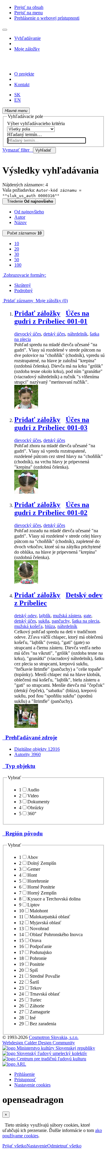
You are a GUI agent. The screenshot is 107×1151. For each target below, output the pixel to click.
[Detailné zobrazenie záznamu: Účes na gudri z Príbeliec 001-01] (26, 407)
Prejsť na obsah (28, 7)
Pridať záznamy (17, 300)
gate (87, 615)
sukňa (43, 620)
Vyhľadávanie (27, 38)
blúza (50, 626)
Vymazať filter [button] (17, 149)
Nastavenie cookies (32, 1084)
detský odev (25, 615)
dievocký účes (27, 333)
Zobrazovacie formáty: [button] (24, 275)
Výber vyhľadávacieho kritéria (36, 123)
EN (17, 100)
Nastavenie (36, 1145)
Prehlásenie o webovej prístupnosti (46, 18)
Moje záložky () (50, 300)
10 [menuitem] (16, 243)
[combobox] (46, 140)
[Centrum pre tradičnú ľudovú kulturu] (44, 1058)
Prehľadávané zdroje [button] (29, 737)
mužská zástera (67, 615)
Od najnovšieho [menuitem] (29, 211)
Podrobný (23, 290)
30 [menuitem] (16, 254)
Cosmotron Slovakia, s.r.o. (53, 1037)
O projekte (24, 73)
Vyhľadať (44, 150)
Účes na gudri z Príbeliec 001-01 (51, 317)
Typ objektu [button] (18, 766)
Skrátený (22, 285)
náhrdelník (77, 333)
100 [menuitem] (17, 264)
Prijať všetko (14, 1145)
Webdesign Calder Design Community (38, 1042)
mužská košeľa (28, 626)
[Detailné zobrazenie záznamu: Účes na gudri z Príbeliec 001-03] (26, 492)
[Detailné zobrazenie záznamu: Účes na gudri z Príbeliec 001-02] (26, 582)
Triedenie (29, 201)
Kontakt (21, 84)
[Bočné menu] (4, 30)
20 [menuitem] (16, 248)
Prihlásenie (24, 1074)
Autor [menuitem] (19, 217)
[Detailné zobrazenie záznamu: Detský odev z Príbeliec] (26, 726)
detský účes (54, 333)
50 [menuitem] (16, 259)
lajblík (45, 615)
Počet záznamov (23, 233)
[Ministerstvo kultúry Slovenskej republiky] (48, 1048)
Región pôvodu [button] (22, 833)
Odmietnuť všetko (64, 1145)
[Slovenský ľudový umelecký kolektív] (44, 1053)
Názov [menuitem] (20, 222)
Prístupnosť (25, 1079)
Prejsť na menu (28, 12)
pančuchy (61, 620)
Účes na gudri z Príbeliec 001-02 (51, 509)
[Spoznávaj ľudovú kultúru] (39, 63)
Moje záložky (27, 48)
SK (17, 94)
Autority (27, 754)
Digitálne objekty (37, 749)
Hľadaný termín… (24, 134)
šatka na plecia (85, 620)
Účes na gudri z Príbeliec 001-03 (51, 424)
